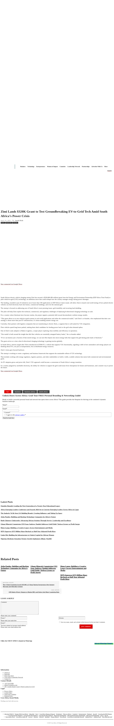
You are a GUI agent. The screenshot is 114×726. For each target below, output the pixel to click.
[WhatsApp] (35, 226)
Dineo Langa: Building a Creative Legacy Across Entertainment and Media (27, 528)
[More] (29, 384)
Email (4, 409)
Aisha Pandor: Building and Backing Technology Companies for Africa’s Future (28, 517)
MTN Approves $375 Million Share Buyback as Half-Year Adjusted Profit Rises (28, 531)
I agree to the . (16, 415)
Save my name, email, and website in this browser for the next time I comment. (83, 622)
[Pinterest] (29, 226)
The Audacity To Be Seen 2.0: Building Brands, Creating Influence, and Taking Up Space (31, 513)
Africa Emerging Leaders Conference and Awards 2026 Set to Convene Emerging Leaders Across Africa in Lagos (40, 509)
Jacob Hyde (19, 220)
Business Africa (8, 222)
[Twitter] (35, 704)
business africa (30, 391)
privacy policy (19, 415)
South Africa (15, 222)
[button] (109, 170)
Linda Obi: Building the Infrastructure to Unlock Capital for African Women (27, 535)
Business (2, 222)
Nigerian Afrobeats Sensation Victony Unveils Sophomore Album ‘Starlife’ (26, 539)
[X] (22, 226)
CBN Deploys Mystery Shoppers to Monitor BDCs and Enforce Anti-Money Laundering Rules (34, 592)
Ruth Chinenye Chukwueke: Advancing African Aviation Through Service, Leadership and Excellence (36, 520)
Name (4, 405)
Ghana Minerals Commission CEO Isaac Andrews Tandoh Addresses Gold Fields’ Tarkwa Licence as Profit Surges (40, 524)
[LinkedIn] (52, 704)
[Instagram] (2, 704)
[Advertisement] (57, 194)
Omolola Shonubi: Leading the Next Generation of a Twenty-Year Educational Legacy (30, 506)
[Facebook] (16, 226)
